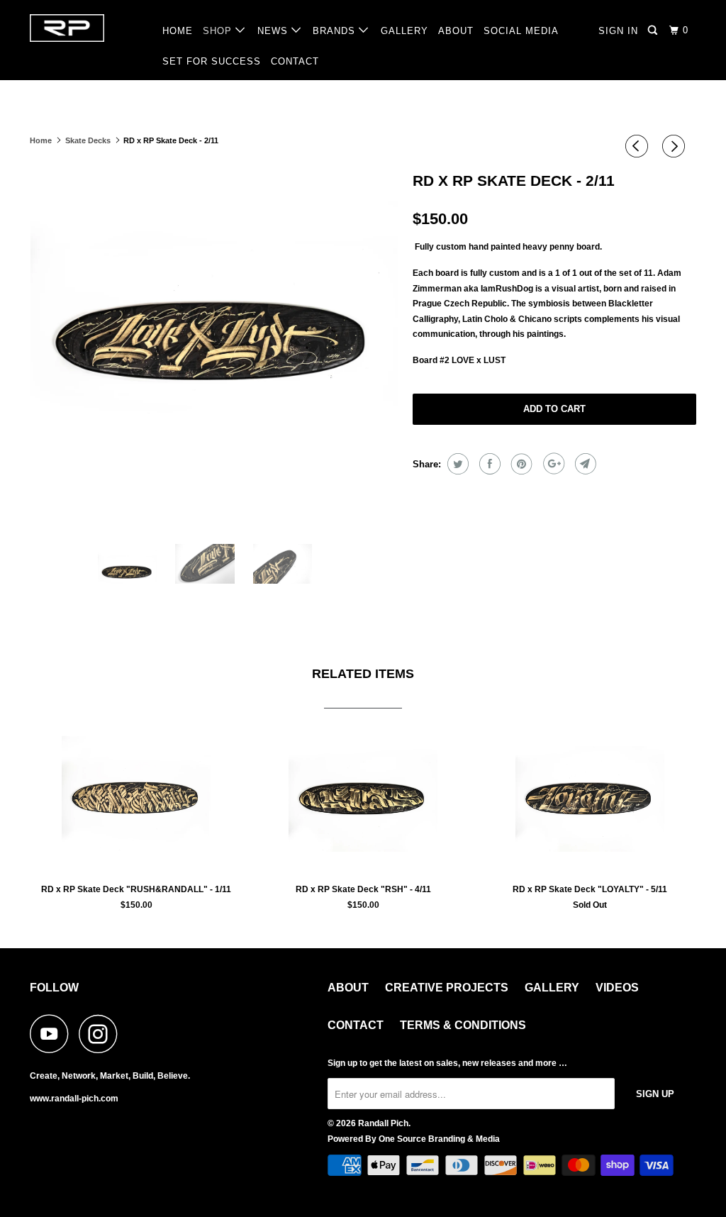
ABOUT (456, 31)
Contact (356, 1025)
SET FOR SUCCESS (211, 61)
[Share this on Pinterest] (520, 463)
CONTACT (295, 61)
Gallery (552, 988)
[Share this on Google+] (552, 463)
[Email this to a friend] (583, 463)
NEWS (274, 31)
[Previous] (638, 146)
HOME (177, 31)
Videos (617, 988)
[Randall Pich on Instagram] (102, 1033)
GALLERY (404, 31)
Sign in (618, 31)
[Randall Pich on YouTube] (53, 1033)
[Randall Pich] (86, 28)
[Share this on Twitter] (456, 463)
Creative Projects (446, 988)
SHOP (219, 31)
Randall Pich (383, 1123)
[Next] (675, 146)
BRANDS (336, 31)
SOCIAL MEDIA (521, 31)
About (348, 988)
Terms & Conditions (463, 1025)
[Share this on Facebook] (488, 463)
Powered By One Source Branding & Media (414, 1139)
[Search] (654, 30)
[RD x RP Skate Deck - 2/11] (214, 349)
